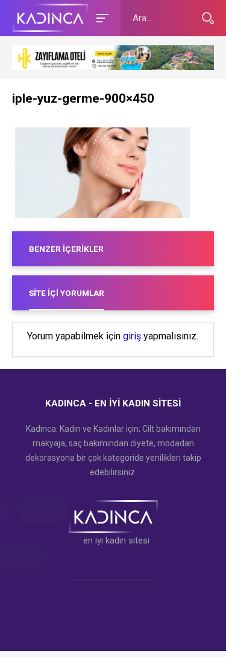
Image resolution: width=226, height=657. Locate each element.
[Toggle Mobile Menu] (100, 17)
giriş (132, 336)
